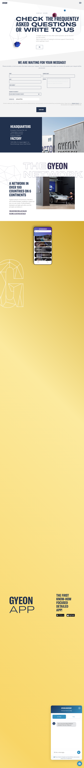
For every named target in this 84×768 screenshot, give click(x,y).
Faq (39, 47)
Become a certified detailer (17, 214)
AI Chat (59, 717)
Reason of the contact (14, 91)
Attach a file (11, 99)
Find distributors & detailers (18, 211)
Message (44, 80)
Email (10, 79)
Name (10, 73)
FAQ (74, 717)
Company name (46, 73)
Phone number (12, 85)
